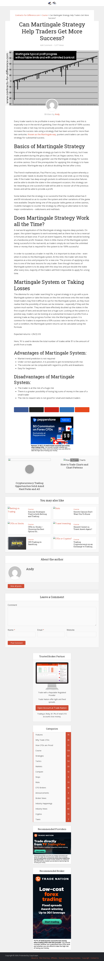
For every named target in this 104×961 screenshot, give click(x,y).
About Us (34, 958)
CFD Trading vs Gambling (34, 543)
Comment (12, 605)
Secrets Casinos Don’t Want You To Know (83, 513)
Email (40, 630)
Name (11, 630)
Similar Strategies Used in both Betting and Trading (37, 514)
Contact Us (95, 958)
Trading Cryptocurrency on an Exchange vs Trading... (83, 544)
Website (70, 630)
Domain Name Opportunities (70, 958)
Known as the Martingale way (42, 134)
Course (31, 509)
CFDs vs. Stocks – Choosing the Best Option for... (36, 529)
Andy (57, 114)
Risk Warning (44, 958)
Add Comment (46, 45)
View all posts (16, 586)
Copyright (85, 958)
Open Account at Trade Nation (52, 708)
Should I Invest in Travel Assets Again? (83, 528)
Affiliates (54, 958)
